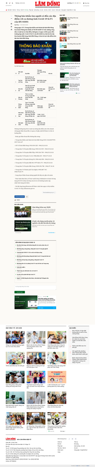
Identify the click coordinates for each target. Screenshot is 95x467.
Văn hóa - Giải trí (47, 10)
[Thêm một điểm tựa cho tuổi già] (15, 358)
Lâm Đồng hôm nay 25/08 (72, 31)
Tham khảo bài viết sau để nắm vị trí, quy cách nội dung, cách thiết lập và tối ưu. (46, 303)
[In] (26, 196)
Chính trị (14, 10)
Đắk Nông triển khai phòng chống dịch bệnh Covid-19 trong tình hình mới (33, 256)
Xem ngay (41, 307)
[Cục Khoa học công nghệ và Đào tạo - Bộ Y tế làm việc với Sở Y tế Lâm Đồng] (36, 418)
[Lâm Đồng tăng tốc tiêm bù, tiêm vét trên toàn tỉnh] (57, 398)
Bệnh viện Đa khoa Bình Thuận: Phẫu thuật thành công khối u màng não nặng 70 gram (36, 407)
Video (74, 10)
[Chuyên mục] (6, 3)
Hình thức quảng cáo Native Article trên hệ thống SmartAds (46, 299)
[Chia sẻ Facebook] (11, 24)
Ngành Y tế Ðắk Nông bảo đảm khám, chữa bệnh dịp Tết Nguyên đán (33, 278)
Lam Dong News (86, 5)
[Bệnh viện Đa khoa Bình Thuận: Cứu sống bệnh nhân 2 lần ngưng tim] (36, 337)
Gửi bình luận (20, 292)
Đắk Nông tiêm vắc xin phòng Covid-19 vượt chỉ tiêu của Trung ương (33, 263)
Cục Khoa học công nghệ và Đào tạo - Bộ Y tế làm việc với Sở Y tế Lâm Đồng (36, 427)
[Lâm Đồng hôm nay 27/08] (63, 19)
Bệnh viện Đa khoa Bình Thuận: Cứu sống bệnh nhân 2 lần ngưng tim (36, 346)
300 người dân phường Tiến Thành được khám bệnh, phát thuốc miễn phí (14, 427)
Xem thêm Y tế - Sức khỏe (14, 328)
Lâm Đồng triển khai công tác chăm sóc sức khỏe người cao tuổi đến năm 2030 (56, 346)
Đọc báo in (9, 5)
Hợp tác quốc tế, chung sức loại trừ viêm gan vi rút (36, 366)
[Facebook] (75, 439)
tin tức (18, 199)
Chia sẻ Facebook (20, 196)
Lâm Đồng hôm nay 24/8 (72, 38)
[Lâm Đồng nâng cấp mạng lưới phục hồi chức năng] (57, 358)
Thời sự (18, 10)
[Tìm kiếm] (12, 3)
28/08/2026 (20, 3)
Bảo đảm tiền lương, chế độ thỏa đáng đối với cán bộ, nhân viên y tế (32, 245)
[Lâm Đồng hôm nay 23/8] (63, 45)
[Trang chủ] (6, 10)
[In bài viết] (11, 29)
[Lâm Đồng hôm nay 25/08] (63, 32)
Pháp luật (31, 10)
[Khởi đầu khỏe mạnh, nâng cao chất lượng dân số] (15, 398)
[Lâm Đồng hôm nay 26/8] (63, 26)
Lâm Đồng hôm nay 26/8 (72, 25)
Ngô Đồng (16, 24)
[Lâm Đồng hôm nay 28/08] (22, 211)
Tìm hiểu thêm (51, 232)
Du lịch (53, 10)
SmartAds (19, 232)
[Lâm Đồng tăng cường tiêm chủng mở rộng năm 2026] (15, 377)
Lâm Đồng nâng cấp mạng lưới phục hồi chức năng (56, 366)
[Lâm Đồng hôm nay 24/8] (63, 39)
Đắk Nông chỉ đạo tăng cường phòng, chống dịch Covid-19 (30, 259)
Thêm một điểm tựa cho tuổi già (15, 365)
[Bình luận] (11, 27)
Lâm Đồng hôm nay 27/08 (72, 18)
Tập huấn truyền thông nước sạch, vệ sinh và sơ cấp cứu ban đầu (36, 386)
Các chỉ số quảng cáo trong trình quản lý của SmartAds (74, 74)
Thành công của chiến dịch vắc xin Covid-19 (27, 270)
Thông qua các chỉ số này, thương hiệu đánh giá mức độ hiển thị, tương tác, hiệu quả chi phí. (70, 79)
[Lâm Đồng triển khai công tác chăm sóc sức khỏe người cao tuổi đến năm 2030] (57, 337)
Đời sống (26, 10)
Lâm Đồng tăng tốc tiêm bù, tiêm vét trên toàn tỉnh (55, 406)
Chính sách (58, 10)
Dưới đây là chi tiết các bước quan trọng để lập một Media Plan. (43, 226)
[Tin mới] (10, 3)
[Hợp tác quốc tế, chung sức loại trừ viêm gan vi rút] (36, 358)
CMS (78, 465)
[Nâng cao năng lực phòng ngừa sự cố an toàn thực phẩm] (15, 337)
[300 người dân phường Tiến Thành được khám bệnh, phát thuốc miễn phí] (15, 418)
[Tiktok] (69, 439)
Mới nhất (10, 10)
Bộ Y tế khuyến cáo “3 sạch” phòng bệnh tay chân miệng (56, 385)
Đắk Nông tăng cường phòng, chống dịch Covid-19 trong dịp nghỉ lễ (32, 248)
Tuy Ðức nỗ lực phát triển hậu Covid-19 (26, 274)
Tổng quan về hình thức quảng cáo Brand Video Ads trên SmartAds (57, 427)
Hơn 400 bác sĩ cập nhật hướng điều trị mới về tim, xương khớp (79, 332)
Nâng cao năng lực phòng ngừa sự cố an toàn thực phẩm (15, 345)
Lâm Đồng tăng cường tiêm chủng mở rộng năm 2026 (14, 385)
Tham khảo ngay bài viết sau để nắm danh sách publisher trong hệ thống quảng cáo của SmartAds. (69, 68)
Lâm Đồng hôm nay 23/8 (74, 44)
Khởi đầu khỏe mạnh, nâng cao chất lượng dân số (15, 406)
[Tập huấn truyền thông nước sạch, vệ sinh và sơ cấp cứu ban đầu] (36, 377)
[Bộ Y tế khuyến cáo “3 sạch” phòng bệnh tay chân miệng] (57, 377)
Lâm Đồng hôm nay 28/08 (41, 207)
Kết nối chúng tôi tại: (62, 438)
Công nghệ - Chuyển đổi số (67, 10)
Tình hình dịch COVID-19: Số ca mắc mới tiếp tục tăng (29, 252)
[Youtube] (72, 439)
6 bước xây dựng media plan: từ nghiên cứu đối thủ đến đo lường (43, 222)
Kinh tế (22, 10)
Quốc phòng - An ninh (38, 10)
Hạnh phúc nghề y (21, 267)
